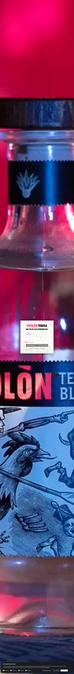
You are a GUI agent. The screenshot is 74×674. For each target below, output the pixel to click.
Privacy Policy (37, 348)
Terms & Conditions (42, 348)
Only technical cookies (46, 670)
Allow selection (56, 670)
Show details (46, 667)
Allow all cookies (64, 670)
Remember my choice (30, 342)
